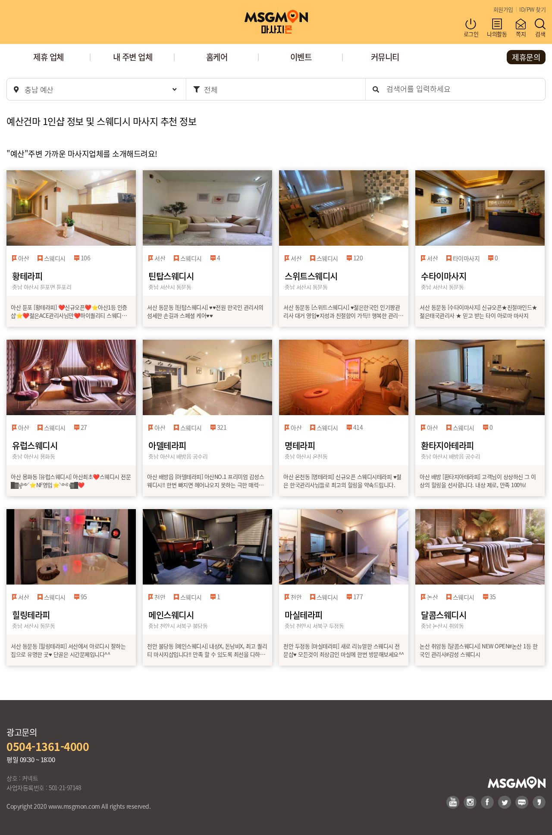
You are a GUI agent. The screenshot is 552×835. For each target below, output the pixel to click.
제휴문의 (526, 57)
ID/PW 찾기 (532, 9)
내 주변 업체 (133, 57)
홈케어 (217, 57)
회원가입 (503, 9)
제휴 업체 (48, 57)
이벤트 (301, 57)
